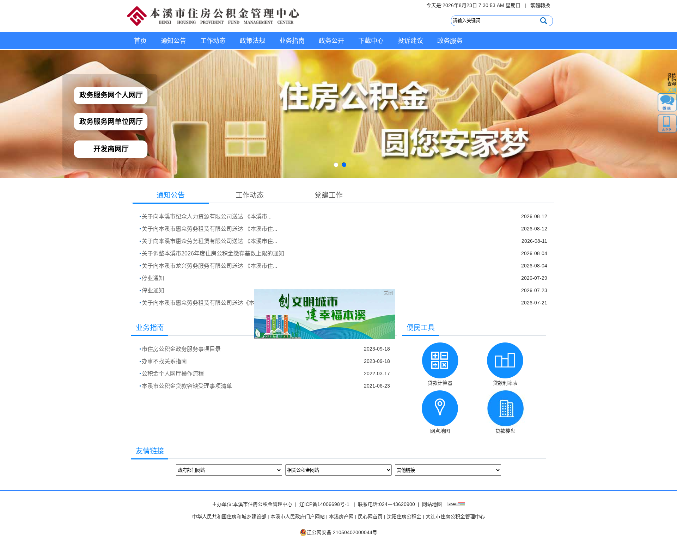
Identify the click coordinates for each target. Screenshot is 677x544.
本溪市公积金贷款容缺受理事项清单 (187, 386)
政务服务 (450, 40)
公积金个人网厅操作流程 (173, 374)
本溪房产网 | (342, 516)
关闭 (405, 310)
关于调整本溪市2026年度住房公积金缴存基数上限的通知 (213, 253)
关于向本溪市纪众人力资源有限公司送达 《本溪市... (207, 217)
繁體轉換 (540, 5)
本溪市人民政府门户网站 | (299, 516)
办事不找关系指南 (164, 361)
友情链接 (150, 451)
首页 (140, 40)
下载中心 (371, 40)
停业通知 (153, 278)
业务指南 (292, 40)
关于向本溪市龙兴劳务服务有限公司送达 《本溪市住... (209, 266)
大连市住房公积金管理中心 (455, 516)
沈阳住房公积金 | (405, 516)
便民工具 (421, 328)
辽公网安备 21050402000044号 (342, 532)
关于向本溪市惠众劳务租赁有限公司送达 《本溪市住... (209, 229)
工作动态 (213, 40)
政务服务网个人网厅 (111, 95)
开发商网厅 (111, 149)
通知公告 (173, 40)
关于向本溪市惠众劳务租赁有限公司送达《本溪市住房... (211, 303)
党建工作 (329, 195)
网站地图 (432, 504)
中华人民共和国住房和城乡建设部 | (230, 516)
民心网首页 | (371, 516)
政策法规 (252, 40)
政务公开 (331, 40)
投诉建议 (410, 40)
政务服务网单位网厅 (111, 121)
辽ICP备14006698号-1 (324, 504)
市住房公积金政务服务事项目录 (181, 349)
